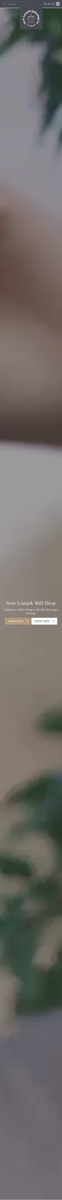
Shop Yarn (42, 621)
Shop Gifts (15, 621)
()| (48, 3)
